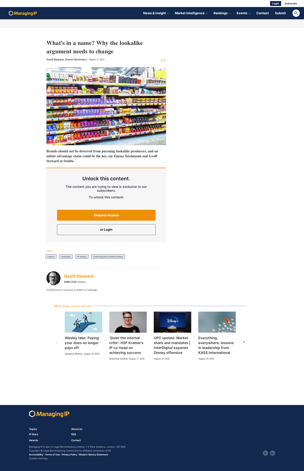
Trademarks (66, 256)
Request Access (106, 215)
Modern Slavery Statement (93, 454)
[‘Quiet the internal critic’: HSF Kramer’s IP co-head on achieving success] (128, 322)
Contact (262, 13)
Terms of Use (52, 454)
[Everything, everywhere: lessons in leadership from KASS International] (217, 322)
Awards (33, 440)
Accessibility (36, 454)
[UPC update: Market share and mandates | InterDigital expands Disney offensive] (172, 322)
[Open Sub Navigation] (168, 13)
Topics (33, 428)
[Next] (243, 342)
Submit (280, 13)
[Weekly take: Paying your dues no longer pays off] (83, 322)
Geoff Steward (79, 276)
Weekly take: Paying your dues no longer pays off (82, 343)
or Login (106, 229)
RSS (73, 434)
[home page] (23, 13)
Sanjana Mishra (73, 353)
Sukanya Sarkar (118, 358)
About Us (76, 428)
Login (275, 3)
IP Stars (33, 434)
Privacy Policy (69, 454)
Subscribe (291, 3)
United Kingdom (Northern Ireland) (108, 256)
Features (51, 256)
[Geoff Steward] (55, 278)
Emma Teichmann (76, 59)
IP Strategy (82, 256)
